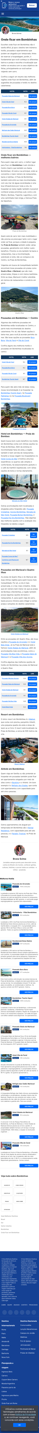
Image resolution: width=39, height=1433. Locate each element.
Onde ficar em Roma (9, 1403)
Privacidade (33, 1305)
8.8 (25, 701)
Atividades (7, 1209)
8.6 (25, 142)
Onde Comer (19, 1201)
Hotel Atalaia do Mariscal (10, 119)
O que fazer (19, 1193)
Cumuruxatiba (25, 1325)
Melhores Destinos (29, 1254)
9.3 (25, 96)
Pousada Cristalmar (8, 535)
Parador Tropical (18, 833)
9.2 (25, 102)
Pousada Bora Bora (8, 107)
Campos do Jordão (27, 1333)
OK (19, 1425)
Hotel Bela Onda (7, 707)
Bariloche (5, 1353)
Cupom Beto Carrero (10, 1380)
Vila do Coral (23, 340)
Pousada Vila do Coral (9, 113)
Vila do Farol (11, 340)
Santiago (5, 1349)
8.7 (25, 136)
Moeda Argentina (8, 1383)
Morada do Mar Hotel (19, 501)
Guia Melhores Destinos (19, 13)
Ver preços (32, 96)
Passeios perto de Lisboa (9, 1389)
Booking (15, 782)
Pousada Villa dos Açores (21, 657)
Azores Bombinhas (18, 512)
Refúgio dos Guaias (20, 785)
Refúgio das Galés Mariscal (11, 130)
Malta (4, 1337)
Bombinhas (33, 30)
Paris (4, 1333)
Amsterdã (5, 1341)
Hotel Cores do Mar (9, 459)
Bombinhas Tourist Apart (10, 136)
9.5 (27, 535)
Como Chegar (19, 1185)
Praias (7, 1201)
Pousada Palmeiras (19, 429)
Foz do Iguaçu (25, 1341)
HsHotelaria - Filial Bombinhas (12, 147)
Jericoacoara (25, 1345)
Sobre (3, 1305)
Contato (24, 1305)
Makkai (32, 719)
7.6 (25, 147)
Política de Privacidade (25, 1414)
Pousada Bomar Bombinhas (21, 515)
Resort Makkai (20, 764)
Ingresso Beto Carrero (7, 1374)
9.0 (25, 130)
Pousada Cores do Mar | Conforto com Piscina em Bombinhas (10, 559)
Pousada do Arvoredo (9, 124)
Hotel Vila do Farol (8, 102)
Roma (4, 1330)
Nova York (5, 1357)
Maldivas (23, 1337)
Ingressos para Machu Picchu (10, 1397)
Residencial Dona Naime (10, 142)
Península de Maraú (28, 1349)
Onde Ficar (7, 1193)
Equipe (9, 1305)
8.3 (25, 707)
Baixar (32, 5)
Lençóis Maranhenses (28, 1329)
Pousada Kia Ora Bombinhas (12, 518)
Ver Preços (29, 906)
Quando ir (7, 1185)
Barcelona (5, 1345)
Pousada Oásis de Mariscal (11, 96)
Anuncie (17, 1305)
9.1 (25, 113)
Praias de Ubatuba (27, 1353)
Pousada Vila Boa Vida (10, 654)
